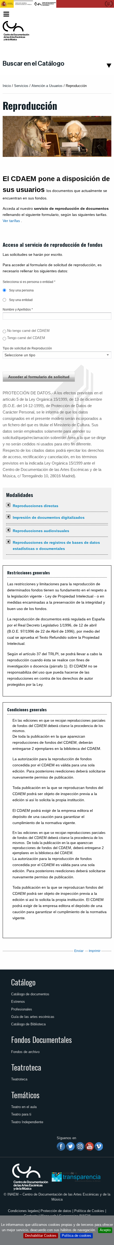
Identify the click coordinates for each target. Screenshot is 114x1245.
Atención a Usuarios (47, 86)
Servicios (21, 86)
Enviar (79, 950)
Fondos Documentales (41, 1039)
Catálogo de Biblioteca (28, 1024)
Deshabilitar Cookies (40, 1236)
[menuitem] (102, 14)
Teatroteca (26, 1067)
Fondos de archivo (25, 1052)
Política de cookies (76, 1236)
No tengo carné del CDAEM (28, 331)
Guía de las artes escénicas (32, 1017)
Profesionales (21, 1009)
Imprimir (94, 950)
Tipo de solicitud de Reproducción (27, 348)
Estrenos (18, 1002)
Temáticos (25, 1094)
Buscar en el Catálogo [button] (33, 63)
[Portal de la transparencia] (75, 1176)
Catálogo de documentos (30, 994)
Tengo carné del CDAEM (26, 338)
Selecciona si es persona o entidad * (29, 282)
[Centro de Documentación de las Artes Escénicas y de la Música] (16, 31)
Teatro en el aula (24, 1107)
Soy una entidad (20, 300)
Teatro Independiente (27, 1122)
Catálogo (23, 982)
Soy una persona (21, 290)
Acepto (105, 1230)
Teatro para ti (21, 1114)
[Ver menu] (6, 13)
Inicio (7, 86)
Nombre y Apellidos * (18, 309)
